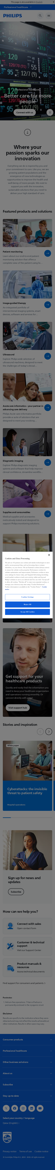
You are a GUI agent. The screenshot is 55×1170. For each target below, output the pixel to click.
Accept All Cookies (27, 612)
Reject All (27, 604)
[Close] (49, 555)
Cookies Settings (27, 597)
